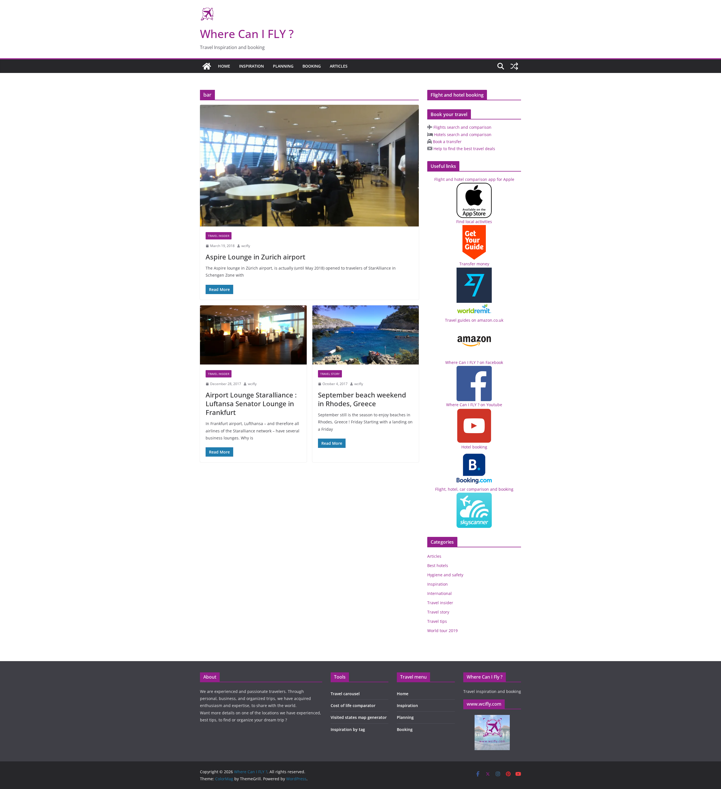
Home (224, 66)
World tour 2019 (442, 630)
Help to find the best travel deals (463, 148)
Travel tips (437, 621)
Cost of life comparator (353, 705)
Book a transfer (447, 141)
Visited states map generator (359, 717)
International (439, 593)
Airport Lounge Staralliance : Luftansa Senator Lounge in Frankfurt (251, 403)
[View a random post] (514, 66)
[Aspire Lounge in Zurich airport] (309, 165)
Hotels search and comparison (462, 134)
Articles (339, 66)
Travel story (330, 374)
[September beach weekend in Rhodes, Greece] (365, 335)
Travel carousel (345, 693)
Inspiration (251, 66)
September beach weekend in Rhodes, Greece (362, 399)
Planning (283, 66)
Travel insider (218, 236)
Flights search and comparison (461, 127)
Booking (311, 66)
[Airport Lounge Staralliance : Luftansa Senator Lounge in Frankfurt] (253, 335)
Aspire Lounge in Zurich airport (255, 256)
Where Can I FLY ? (247, 33)
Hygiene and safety (445, 574)
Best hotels (437, 565)
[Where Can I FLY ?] (206, 66)
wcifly (245, 245)
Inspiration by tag (348, 729)
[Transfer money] (474, 306)
